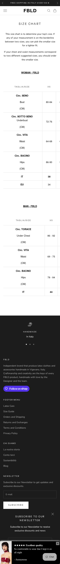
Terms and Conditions (14, 427)
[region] (30, 330)
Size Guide (8, 411)
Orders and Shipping (14, 416)
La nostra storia (11, 449)
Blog (5, 465)
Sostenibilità (9, 460)
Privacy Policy (10, 433)
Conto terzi (9, 455)
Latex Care (8, 406)
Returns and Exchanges (15, 422)
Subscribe (16, 505)
